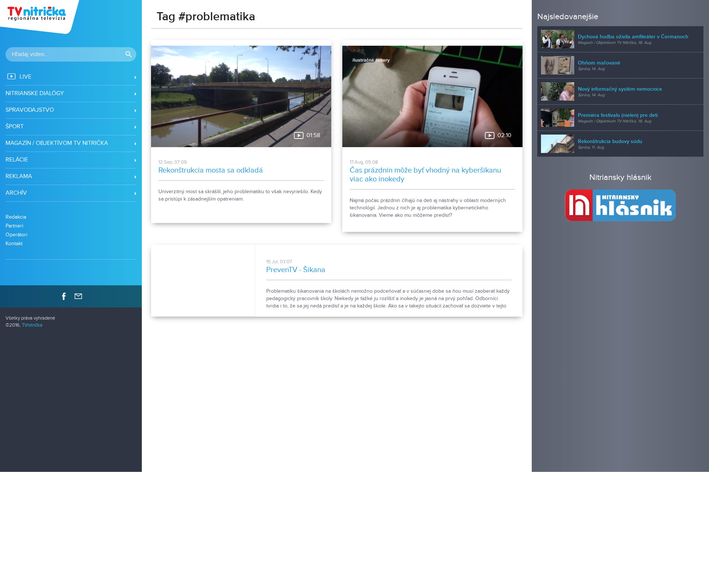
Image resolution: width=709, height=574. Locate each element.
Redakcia (16, 217)
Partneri (14, 226)
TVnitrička (32, 325)
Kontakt (14, 243)
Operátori (16, 235)
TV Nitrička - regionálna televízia (40, 17)
